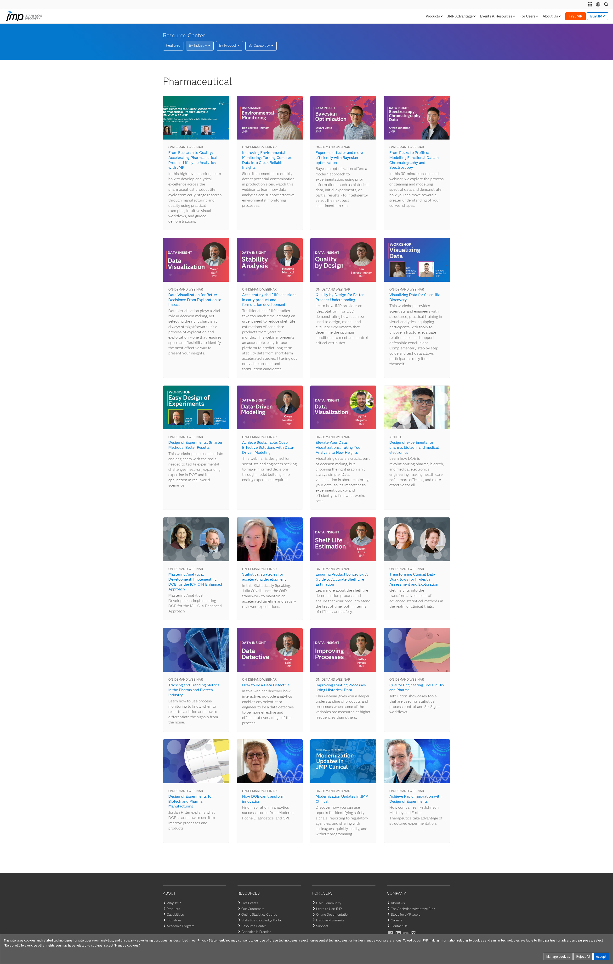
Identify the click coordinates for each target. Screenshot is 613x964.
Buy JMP (597, 16)
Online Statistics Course (259, 914)
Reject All (583, 956)
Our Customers (252, 909)
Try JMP (575, 16)
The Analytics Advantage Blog (413, 909)
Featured (173, 45)
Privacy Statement (211, 940)
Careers (396, 920)
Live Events (249, 903)
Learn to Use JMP (329, 909)
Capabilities (175, 914)
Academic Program (180, 926)
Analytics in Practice (256, 932)
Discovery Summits (330, 920)
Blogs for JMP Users (405, 914)
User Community (328, 903)
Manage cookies (558, 956)
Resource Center (253, 926)
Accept (601, 956)
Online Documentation (333, 914)
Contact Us (399, 926)
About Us (398, 903)
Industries (174, 920)
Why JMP (174, 903)
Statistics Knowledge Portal (261, 920)
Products (173, 909)
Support (322, 926)
